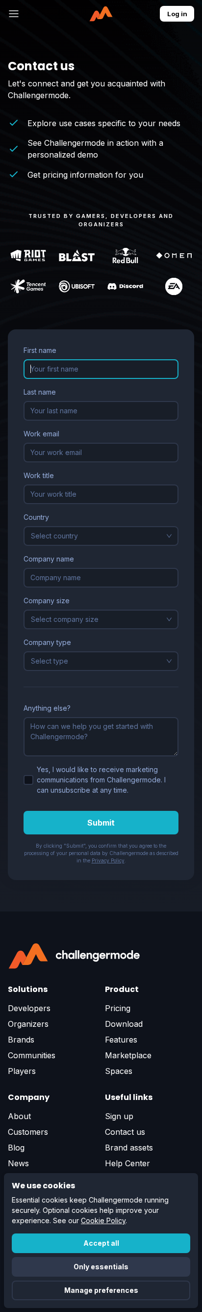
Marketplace (128, 1055)
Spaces (118, 1071)
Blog (16, 1147)
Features (121, 1039)
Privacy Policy (108, 860)
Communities (31, 1055)
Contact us (125, 1132)
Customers (28, 1132)
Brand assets (129, 1147)
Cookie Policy (103, 1220)
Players (22, 1071)
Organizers (28, 1024)
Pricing (117, 1008)
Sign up (119, 1116)
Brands (21, 1039)
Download (124, 1024)
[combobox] (96, 536)
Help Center (127, 1163)
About (19, 1116)
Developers (29, 1008)
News (18, 1163)
